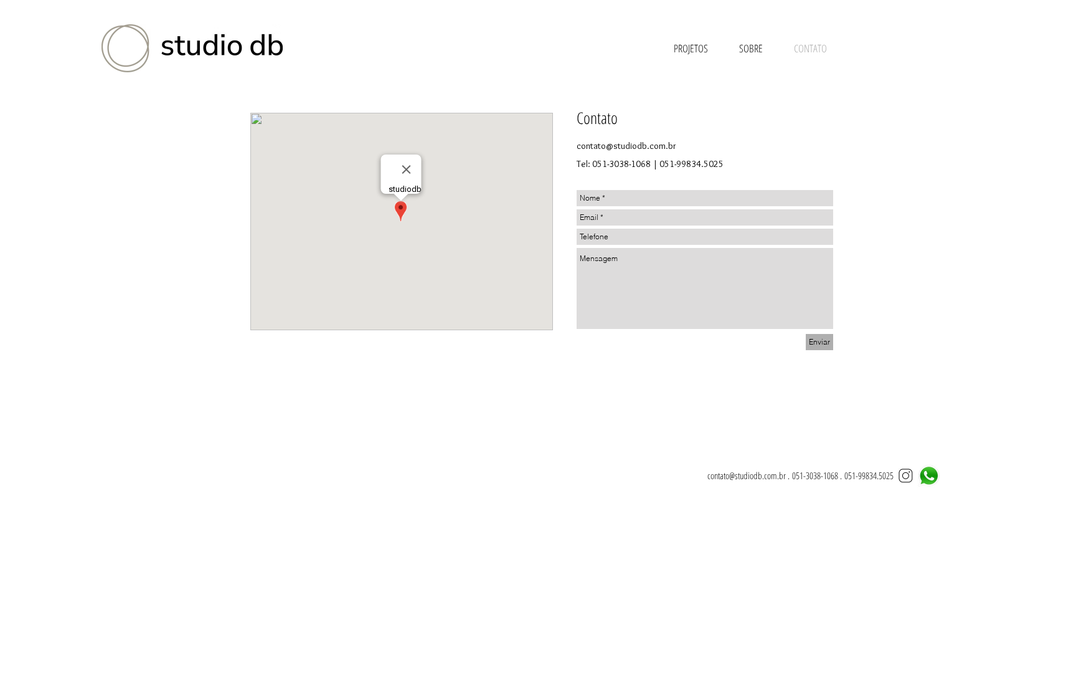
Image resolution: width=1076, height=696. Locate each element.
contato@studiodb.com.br (626, 145)
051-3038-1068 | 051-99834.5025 (657, 163)
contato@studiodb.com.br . (749, 475)
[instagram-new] (905, 476)
